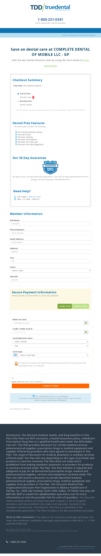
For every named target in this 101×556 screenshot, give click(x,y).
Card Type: (18, 351)
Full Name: (15, 220)
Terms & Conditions (63, 549)
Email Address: (17, 239)
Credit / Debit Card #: (23, 329)
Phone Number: (17, 229)
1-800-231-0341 (34, 197)
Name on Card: (19, 319)
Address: (14, 248)
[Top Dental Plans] (50, 7)
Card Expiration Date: (23, 338)
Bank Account (80, 306)
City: (12, 258)
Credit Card (64, 306)
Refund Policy (90, 549)
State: (13, 267)
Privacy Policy (78, 549)
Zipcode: (14, 276)
